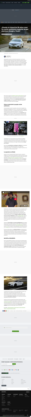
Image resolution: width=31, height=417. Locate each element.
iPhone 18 (19, 22)
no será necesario (21, 215)
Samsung (12, 382)
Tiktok (24, 2)
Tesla (13, 22)
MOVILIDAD (15, 2)
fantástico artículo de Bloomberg (17, 95)
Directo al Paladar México (21, 410)
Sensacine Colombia (14, 411)
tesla (15, 310)
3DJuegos (9, 395)
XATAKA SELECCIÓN (8, 2)
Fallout (9, 22)
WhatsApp (4, 369)
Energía (12, 380)
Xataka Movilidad (23, 380)
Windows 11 (22, 383)
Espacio (22, 379)
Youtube (28, 2)
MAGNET (19, 2)
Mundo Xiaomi (3, 400)
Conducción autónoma (20, 310)
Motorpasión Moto (27, 396)
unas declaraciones (19, 224)
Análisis (12, 379)
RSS (13, 369)
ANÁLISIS (3, 2)
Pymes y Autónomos (9, 404)
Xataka (2, 395)
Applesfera (3, 397)
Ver (15, 331)
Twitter (29, 2)
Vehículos (11, 310)
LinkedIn (16, 369)
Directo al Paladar (21, 395)
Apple (2, 382)
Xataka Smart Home (3, 399)
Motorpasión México (26, 410)
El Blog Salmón (9, 403)
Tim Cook (6, 22)
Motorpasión (26, 395)
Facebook (7, 34)
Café (21, 22)
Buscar (28, 389)
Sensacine (14, 395)
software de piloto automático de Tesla (14, 157)
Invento (16, 22)
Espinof (14, 396)
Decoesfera (3, 404)
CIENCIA (12, 2)
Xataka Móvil (3, 396)
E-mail (11, 34)
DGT (11, 22)
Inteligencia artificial (23, 382)
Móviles (3, 380)
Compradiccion (3, 405)
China (3, 22)
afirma (7, 227)
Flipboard (10, 34)
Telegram (25, 2)
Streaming (3, 379)
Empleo (12, 383)
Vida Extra (9, 396)
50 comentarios (5, 34)
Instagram (10, 369)
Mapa (25, 22)
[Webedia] (29, 0)
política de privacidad (11, 365)
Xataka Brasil (3, 411)
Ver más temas (4, 385)
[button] (8, 56)
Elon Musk (25, 310)
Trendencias (3, 403)
